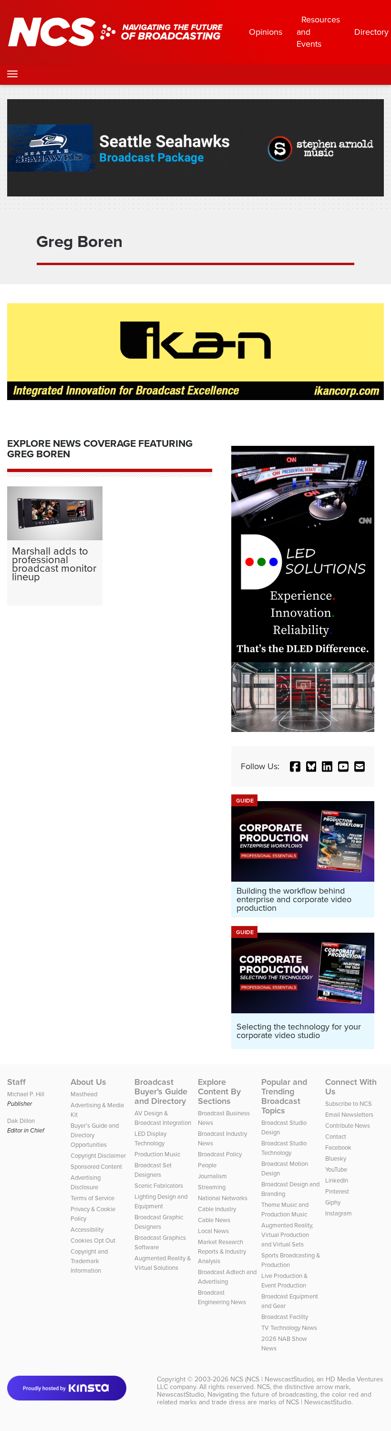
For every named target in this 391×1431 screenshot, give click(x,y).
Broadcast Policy (220, 1154)
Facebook (338, 1147)
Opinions (265, 32)
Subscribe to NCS (348, 1103)
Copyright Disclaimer (98, 1155)
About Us (88, 1082)
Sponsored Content (96, 1166)
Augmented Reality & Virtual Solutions (162, 1263)
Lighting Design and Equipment (160, 1201)
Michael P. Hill (25, 1094)
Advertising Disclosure (86, 1182)
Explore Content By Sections (219, 1091)
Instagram (338, 1213)
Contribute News (347, 1125)
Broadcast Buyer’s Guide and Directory (160, 1091)
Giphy (332, 1202)
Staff (16, 1082)
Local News (213, 1230)
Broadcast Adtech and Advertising (227, 1276)
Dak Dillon (21, 1120)
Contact (335, 1136)
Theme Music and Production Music (285, 1209)
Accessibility (87, 1229)
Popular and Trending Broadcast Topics (284, 1096)
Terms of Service (92, 1198)
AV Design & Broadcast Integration (162, 1118)
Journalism (212, 1176)
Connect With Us (351, 1086)
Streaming (212, 1187)
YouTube (336, 1169)
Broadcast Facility (284, 1316)
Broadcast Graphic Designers (158, 1222)
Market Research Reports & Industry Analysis (222, 1251)
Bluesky (335, 1158)
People (207, 1165)
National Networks (222, 1198)
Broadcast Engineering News (222, 1297)
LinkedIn (336, 1180)
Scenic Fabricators (158, 1185)
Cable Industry (217, 1209)
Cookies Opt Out (93, 1240)
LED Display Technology (150, 1138)
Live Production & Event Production (284, 1280)
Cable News (214, 1220)
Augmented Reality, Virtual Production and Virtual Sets (287, 1235)
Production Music (157, 1154)
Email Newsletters (349, 1114)
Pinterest (337, 1191)
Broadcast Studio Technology (284, 1148)
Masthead (84, 1094)
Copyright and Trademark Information (89, 1261)
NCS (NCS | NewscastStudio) (271, 1379)
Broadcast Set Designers (153, 1170)
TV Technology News (289, 1327)
